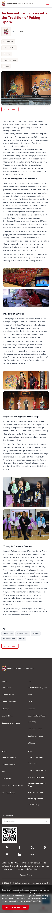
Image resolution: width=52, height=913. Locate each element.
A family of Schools (35, 792)
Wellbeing (31, 743)
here (17, 869)
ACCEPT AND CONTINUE (15, 907)
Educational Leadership (11, 723)
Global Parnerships (9, 764)
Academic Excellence (36, 777)
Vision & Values (8, 695)
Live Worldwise (7, 716)
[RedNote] (32, 854)
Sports (30, 695)
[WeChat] (7, 847)
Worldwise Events (8, 793)
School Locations (9, 702)
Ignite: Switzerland (35, 729)
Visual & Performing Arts (37, 688)
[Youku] (45, 847)
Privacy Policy (26, 875)
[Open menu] (47, 3)
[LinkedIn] (19, 854)
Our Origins (6, 688)
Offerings (5, 709)
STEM (30, 702)
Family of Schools (9, 757)
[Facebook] (19, 847)
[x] (32, 847)
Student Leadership (35, 736)
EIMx (3, 772)
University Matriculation (37, 770)
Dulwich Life (6, 779)
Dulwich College (34, 805)
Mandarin (31, 709)
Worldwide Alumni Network (12, 786)
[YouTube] (7, 854)
